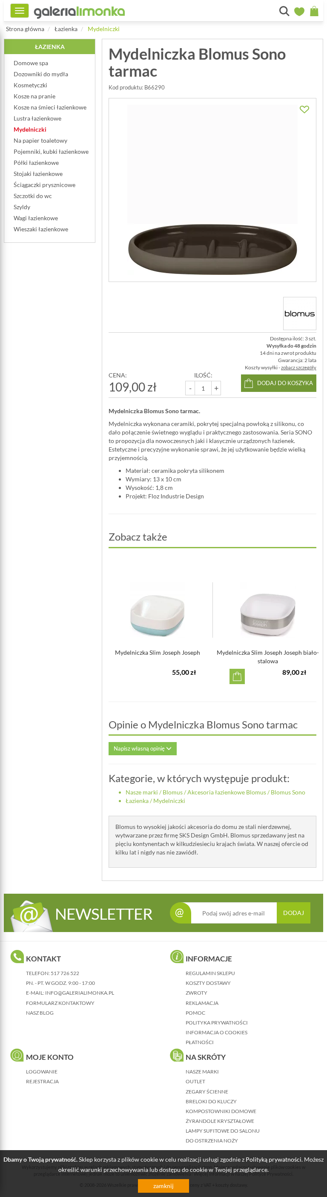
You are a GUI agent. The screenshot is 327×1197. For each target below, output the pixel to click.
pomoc (195, 1013)
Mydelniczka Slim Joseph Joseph (157, 652)
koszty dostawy (208, 983)
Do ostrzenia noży (212, 1140)
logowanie (41, 1071)
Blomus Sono (288, 792)
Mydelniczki (104, 28)
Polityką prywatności (273, 1159)
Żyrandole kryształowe (220, 1121)
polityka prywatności (217, 1022)
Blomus (173, 792)
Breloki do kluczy (211, 1101)
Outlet (195, 1081)
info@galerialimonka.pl (79, 993)
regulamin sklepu (210, 973)
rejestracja (42, 1081)
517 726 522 (65, 973)
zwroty (196, 993)
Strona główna (25, 28)
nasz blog (40, 1013)
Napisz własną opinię (140, 748)
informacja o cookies (216, 1032)
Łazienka (65, 28)
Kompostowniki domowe (221, 1111)
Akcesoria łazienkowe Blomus (226, 792)
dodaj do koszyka (285, 383)
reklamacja (202, 1003)
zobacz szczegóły (298, 367)
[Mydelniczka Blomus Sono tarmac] (212, 190)
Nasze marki (142, 792)
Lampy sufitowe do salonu (223, 1131)
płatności (200, 1042)
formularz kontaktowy (60, 1003)
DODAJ (293, 912)
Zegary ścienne (207, 1091)
